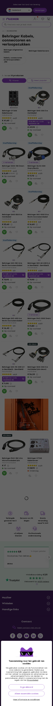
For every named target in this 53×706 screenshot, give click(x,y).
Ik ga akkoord (26, 687)
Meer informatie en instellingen (26, 699)
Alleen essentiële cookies (26, 693)
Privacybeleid (32, 680)
